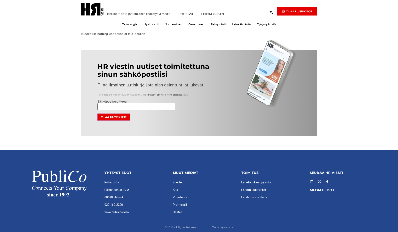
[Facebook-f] (327, 181)
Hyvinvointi (151, 24)
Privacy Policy (155, 95)
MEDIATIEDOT (322, 190)
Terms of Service (174, 95)
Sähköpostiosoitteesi (112, 101)
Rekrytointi (218, 24)
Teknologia (129, 24)
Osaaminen (196, 24)
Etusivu (186, 14)
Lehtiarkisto (212, 14)
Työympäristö (266, 24)
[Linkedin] (311, 181)
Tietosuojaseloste (222, 227)
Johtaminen (173, 24)
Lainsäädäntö (241, 24)
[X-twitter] (319, 181)
